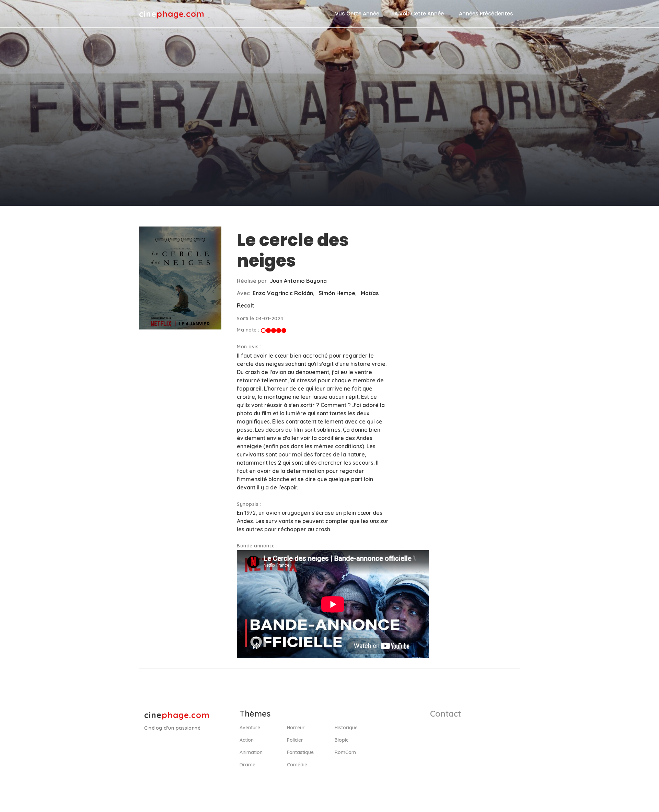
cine (172, 14)
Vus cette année (357, 13)
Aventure (250, 727)
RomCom (345, 752)
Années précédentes (486, 13)
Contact (445, 713)
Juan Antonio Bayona (298, 280)
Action (247, 740)
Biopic (341, 740)
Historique (346, 727)
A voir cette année (419, 13)
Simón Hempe (337, 293)
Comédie (297, 765)
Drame (247, 765)
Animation (251, 752)
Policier (295, 740)
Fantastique (300, 752)
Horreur (296, 727)
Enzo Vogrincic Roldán (283, 293)
